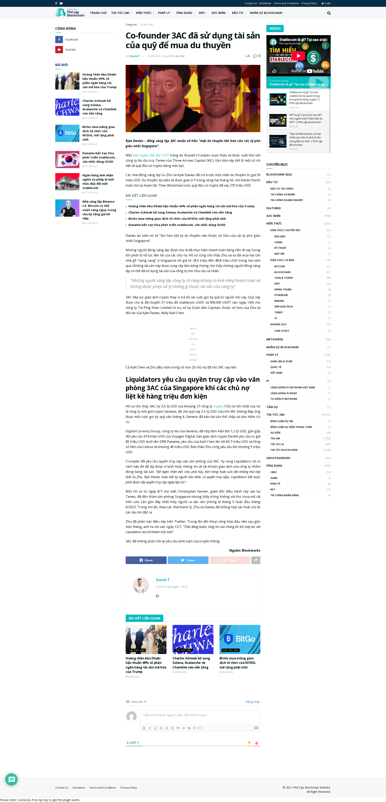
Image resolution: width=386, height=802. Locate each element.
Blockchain (282, 272)
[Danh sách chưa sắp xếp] (172, 728)
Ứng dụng (184, 13)
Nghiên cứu (278, 324)
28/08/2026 (133, 676)
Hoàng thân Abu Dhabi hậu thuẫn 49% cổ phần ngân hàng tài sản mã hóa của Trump (191, 206)
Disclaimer (265, 3)
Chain (278, 242)
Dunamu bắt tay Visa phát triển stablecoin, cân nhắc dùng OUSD (177, 225)
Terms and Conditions (286, 3)
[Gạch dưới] (155, 728)
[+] (200, 727)
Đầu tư (237, 13)
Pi (267, 381)
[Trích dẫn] (178, 728)
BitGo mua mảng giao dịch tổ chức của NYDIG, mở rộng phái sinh (177, 218)
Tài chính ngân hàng (284, 495)
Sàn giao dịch (283, 306)
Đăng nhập (252, 702)
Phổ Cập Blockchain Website (311, 787)
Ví (275, 318)
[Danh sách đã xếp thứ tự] (166, 728)
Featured (273, 208)
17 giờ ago (91, 192)
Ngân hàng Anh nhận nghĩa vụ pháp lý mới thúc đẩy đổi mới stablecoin (98, 181)
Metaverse (274, 339)
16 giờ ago (91, 91)
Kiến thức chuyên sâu (285, 230)
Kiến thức (143, 13)
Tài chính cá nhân (282, 194)
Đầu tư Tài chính (281, 188)
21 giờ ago (91, 222)
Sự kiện (275, 432)
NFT (272, 489)
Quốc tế (275, 367)
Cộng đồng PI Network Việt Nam (292, 387)
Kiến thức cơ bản (282, 260)
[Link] (189, 728)
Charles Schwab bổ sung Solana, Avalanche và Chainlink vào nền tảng (180, 212)
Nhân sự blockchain (266, 13)
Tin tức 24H (120, 13)
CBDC (273, 472)
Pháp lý (164, 13)
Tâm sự (272, 407)
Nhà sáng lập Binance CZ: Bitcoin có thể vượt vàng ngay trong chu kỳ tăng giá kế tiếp (99, 209)
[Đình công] (161, 728)
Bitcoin (279, 266)
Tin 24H (275, 438)
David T (135, 56)
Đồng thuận (283, 289)
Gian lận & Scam (281, 361)
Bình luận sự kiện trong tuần (291, 427)
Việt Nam (276, 372)
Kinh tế (275, 483)
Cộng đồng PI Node (283, 393)
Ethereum (281, 295)
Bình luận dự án (281, 421)
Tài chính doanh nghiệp (286, 200)
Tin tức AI (277, 444)
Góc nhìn (218, 13)
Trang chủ (98, 13)
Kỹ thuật (280, 248)
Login (327, 3)
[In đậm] (144, 728)
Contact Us (250, 3)
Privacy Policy (309, 3)
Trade (278, 312)
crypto (218, 406)
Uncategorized (278, 458)
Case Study (281, 331)
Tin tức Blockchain (284, 450)
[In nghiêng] (150, 728)
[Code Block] (183, 728)
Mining (279, 301)
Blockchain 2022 (279, 174)
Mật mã (279, 253)
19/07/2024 (153, 56)
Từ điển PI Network (283, 399)
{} (194, 727)
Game (273, 478)
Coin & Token (283, 278)
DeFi (202, 13)
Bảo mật (280, 236)
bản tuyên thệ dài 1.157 (151, 155)
